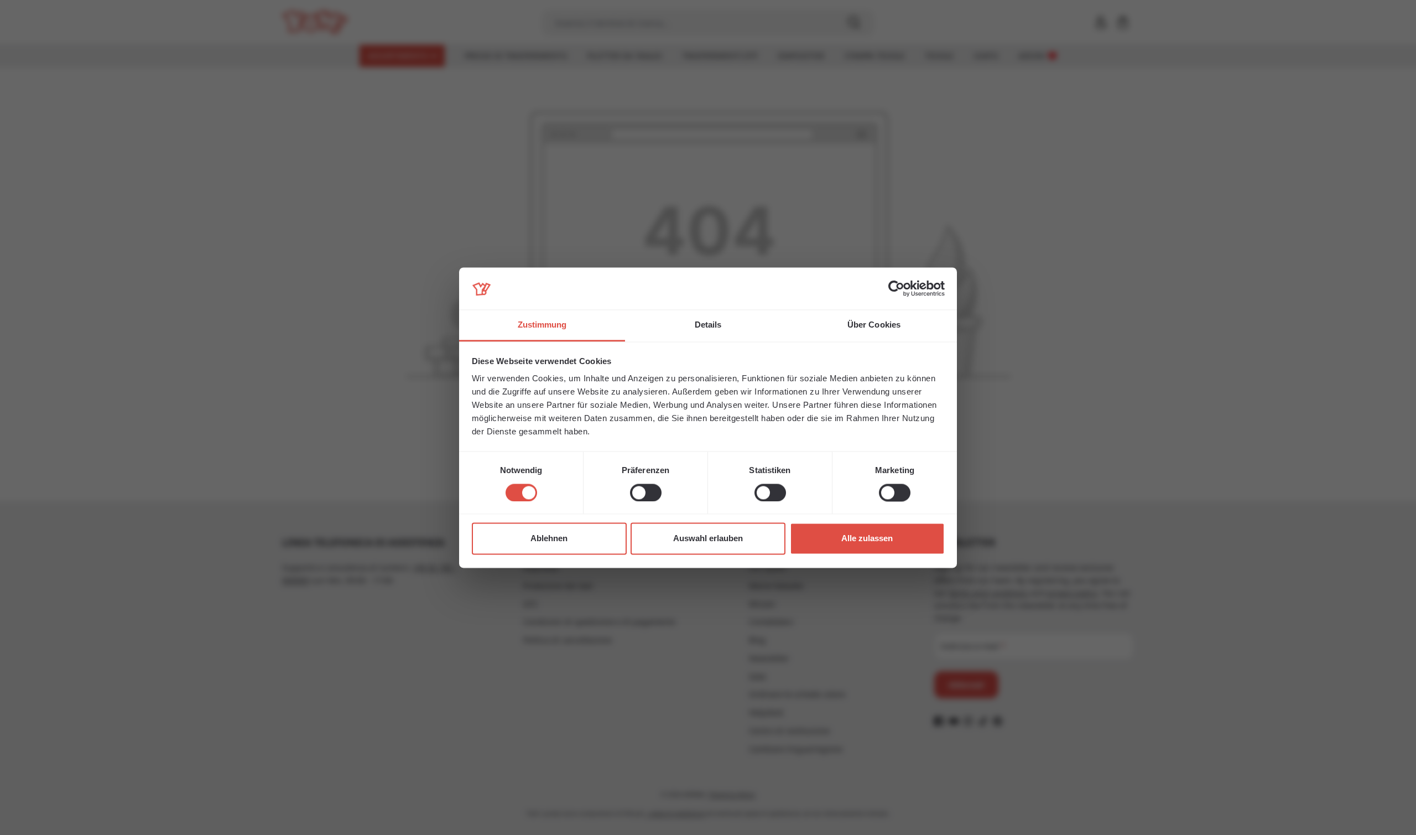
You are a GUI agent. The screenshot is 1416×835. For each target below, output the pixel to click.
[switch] (646, 492)
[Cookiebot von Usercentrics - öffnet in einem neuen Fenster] (896, 288)
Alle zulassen (867, 538)
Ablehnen (549, 538)
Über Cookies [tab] (873, 325)
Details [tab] (708, 325)
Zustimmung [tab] (542, 325)
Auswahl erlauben (708, 538)
